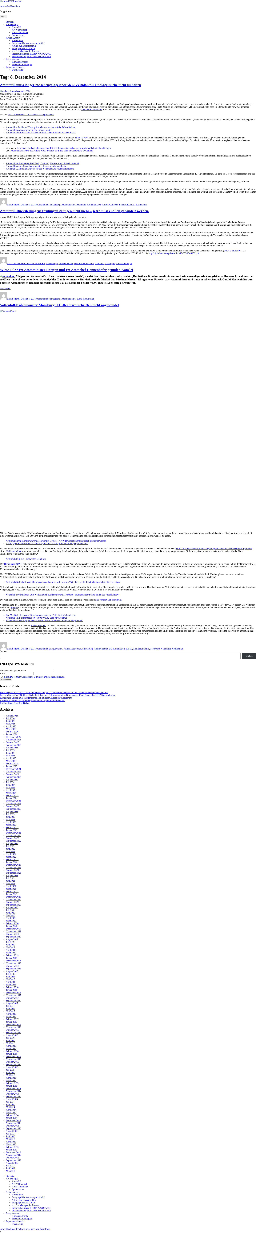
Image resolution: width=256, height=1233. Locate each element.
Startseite (10, 22)
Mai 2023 (10, 819)
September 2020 (13, 904)
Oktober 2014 (12, 1093)
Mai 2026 (10, 723)
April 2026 (11, 726)
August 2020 (12, 907)
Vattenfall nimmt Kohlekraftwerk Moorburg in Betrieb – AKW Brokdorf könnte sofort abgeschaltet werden (56, 541)
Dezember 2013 (13, 1120)
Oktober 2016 (12, 1030)
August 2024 (12, 779)
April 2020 (11, 918)
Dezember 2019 (13, 928)
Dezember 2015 (13, 1056)
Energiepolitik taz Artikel (23, 48)
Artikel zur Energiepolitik (24, 46)
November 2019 (13, 931)
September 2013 (13, 1128)
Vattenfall (165, 648)
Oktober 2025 (12, 742)
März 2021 (11, 888)
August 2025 (12, 747)
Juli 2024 (10, 782)
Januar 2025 (11, 766)
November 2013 (13, 1123)
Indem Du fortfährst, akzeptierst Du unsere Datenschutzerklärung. (34, 677)
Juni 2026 (10, 721)
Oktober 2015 (12, 1062)
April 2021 (11, 886)
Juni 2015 (10, 1072)
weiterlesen (5, 288)
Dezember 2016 (13, 1024)
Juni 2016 (10, 1040)
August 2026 (12, 715)
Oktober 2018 (12, 966)
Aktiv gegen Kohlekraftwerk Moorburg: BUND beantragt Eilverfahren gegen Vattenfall (47, 543)
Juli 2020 (10, 910)
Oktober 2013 (12, 1125)
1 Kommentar (140, 204)
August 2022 (12, 843)
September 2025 (13, 745)
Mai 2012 (10, 1171)
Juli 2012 (10, 1165)
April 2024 (11, 790)
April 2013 (11, 1141)
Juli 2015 (10, 1070)
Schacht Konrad (126, 204)
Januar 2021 (11, 894)
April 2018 (11, 982)
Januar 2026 (11, 734)
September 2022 (13, 841)
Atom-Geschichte (20, 32)
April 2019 (11, 950)
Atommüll (81, 204)
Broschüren (17, 40)
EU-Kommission (117, 648)
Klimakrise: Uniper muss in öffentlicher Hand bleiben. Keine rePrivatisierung (36, 698)
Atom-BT (16, 27)
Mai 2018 (10, 979)
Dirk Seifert (12, 204)
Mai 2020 (10, 915)
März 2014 (11, 1112)
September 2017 (13, 1000)
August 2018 (12, 971)
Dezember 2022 (13, 833)
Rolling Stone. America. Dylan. (14, 703)
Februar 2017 (12, 1019)
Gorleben (113, 204)
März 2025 (11, 761)
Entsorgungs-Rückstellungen (118, 263)
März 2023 (11, 825)
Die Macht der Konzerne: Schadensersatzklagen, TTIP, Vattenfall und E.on (41, 615)
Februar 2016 (12, 1051)
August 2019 (12, 939)
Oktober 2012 (12, 1157)
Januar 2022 (11, 862)
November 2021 (13, 867)
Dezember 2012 (13, 1152)
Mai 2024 (10, 787)
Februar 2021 (12, 891)
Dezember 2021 (13, 865)
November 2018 (13, 963)
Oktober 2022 (12, 838)
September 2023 (13, 809)
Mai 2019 (10, 947)
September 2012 (13, 1160)
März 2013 (11, 1144)
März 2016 (11, 1048)
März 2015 (11, 1080)
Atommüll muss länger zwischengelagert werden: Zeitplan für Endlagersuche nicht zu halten (70, 85)
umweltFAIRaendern (10, 6)
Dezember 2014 (13, 1088)
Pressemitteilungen (68, 263)
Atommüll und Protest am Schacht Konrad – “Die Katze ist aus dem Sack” (41, 132)
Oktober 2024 (12, 774)
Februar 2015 (12, 1083)
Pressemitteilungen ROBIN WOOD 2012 (31, 56)
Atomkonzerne (68, 204)
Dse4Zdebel (13, 263)
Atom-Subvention (85, 263)
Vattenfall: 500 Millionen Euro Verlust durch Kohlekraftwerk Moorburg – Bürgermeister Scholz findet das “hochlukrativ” (62, 594)
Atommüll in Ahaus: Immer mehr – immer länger (29, 130)
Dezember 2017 (13, 992)
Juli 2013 (10, 1133)
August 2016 (12, 1035)
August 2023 (12, 811)
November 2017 (13, 995)
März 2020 (11, 920)
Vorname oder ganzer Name (13, 670)
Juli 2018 (10, 974)
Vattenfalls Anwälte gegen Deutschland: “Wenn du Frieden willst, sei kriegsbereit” (44, 620)
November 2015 (13, 1059)
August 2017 (12, 1003)
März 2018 (11, 984)
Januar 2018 (11, 990)
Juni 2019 (10, 944)
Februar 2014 (12, 1115)
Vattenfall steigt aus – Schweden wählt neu (26, 559)
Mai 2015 (10, 1075)
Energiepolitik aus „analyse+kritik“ (28, 43)
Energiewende (12, 59)
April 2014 (11, 1109)
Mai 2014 (10, 1107)
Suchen (3, 651)
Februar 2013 (12, 1147)
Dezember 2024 (13, 769)
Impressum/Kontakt (15, 67)
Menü (3, 17)
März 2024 (11, 793)
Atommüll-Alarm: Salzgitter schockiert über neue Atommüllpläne (36, 166)
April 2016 (11, 1046)
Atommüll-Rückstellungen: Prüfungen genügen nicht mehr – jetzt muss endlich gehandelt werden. (74, 211)
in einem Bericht (38, 625)
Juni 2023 (10, 817)
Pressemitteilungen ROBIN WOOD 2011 (31, 54)
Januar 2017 (11, 1022)
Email (2, 673)
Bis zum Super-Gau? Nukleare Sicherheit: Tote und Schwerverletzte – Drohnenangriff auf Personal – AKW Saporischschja (57, 695)
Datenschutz (17, 69)
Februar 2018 (12, 987)
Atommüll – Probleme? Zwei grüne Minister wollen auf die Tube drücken (40, 127)
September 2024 (13, 777)
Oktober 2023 (12, 806)
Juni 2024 (10, 785)
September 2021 (13, 873)
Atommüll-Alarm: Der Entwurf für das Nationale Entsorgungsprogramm (40, 168)
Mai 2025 (10, 755)
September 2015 (13, 1064)
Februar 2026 (12, 731)
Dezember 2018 (13, 960)
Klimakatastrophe (20, 61)
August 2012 (12, 1163)
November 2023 (13, 803)
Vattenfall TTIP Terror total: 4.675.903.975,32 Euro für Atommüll (36, 617)
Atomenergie (12, 24)
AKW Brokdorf (19, 30)
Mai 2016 (10, 1043)
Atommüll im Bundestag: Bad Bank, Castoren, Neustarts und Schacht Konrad (42, 163)
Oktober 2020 (12, 902)
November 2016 (13, 1027)
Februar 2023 (12, 827)
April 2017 (11, 1014)
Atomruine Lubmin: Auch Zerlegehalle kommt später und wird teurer (32, 700)
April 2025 (11, 758)
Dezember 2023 (13, 801)
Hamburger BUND (13, 564)
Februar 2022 (12, 859)
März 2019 (11, 952)
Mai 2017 (10, 1011)
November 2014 (13, 1091)
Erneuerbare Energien (22, 64)
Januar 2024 (11, 798)
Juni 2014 (10, 1104)
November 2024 (13, 771)
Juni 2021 (10, 880)
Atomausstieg (54, 204)
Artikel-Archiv (13, 38)
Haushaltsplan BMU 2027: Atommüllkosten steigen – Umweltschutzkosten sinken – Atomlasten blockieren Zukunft (54, 692)
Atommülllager (94, 204)
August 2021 (12, 875)
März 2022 (11, 857)
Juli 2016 (10, 1038)
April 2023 (11, 822)
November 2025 (13, 739)
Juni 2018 (10, 976)
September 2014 (13, 1096)
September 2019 (13, 936)
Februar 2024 (12, 795)
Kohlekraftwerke (141, 648)
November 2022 (13, 835)
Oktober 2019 (12, 934)
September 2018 (13, 968)
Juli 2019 (10, 942)
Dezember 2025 (13, 737)
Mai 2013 (10, 1139)
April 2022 (11, 854)
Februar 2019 (12, 955)
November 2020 (13, 899)
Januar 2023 (11, 830)
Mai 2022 (10, 851)
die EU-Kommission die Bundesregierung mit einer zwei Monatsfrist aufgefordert (214, 548)
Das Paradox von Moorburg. (108, 599)
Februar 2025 (12, 763)
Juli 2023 (10, 814)
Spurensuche (18, 35)
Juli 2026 (10, 718)
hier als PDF (82, 137)
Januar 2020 (11, 926)
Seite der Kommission (91, 109)
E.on (79, 298)
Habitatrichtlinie (13, 551)
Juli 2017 (10, 1006)
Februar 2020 (12, 923)
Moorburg (155, 648)
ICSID (129, 648)
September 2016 (13, 1032)
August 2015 (12, 1067)
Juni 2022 (10, 849)
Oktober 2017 (12, 998)
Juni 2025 (10, 753)
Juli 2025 (10, 750)
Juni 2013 (10, 1136)
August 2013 (12, 1131)
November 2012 (13, 1155)
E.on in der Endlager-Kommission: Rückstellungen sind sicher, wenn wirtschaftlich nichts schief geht (64, 148)
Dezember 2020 (13, 896)
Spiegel (14, 607)
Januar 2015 (11, 1085)
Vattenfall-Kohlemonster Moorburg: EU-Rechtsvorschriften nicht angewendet (59, 305)
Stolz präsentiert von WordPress (35, 1229)
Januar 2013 (11, 1149)
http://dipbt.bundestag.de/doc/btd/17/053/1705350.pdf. (174, 253)
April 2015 (11, 1078)
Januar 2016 (11, 1054)
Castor (105, 204)
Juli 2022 (10, 846)
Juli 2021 (10, 878)
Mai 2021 (10, 883)
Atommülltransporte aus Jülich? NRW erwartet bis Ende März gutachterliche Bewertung (52, 150)
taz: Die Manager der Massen (25, 51)
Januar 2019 (11, 958)
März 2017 (11, 1016)
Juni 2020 (10, 912)
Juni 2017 (10, 1008)
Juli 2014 (10, 1101)
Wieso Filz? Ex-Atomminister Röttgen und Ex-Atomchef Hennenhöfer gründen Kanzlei (66, 270)
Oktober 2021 (12, 870)
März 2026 (11, 729)
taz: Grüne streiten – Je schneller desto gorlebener (31, 114)
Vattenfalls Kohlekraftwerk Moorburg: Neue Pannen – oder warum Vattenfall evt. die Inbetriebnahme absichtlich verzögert (63, 582)
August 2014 (12, 1099)
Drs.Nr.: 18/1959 (232, 250)
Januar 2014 (11, 1117)
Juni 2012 (10, 1168)
